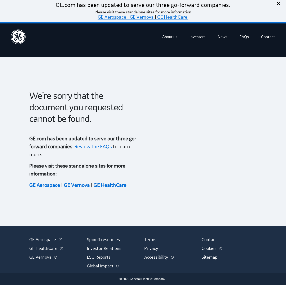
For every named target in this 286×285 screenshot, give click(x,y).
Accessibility (159, 257)
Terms (150, 239)
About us (169, 37)
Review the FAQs (92, 147)
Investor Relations (104, 248)
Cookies (212, 248)
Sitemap (210, 257)
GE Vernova (142, 17)
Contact (268, 37)
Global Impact (103, 266)
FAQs (244, 37)
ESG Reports (99, 257)
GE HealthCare (172, 17)
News (222, 37)
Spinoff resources (103, 239)
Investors (197, 37)
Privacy (151, 248)
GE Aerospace (112, 17)
